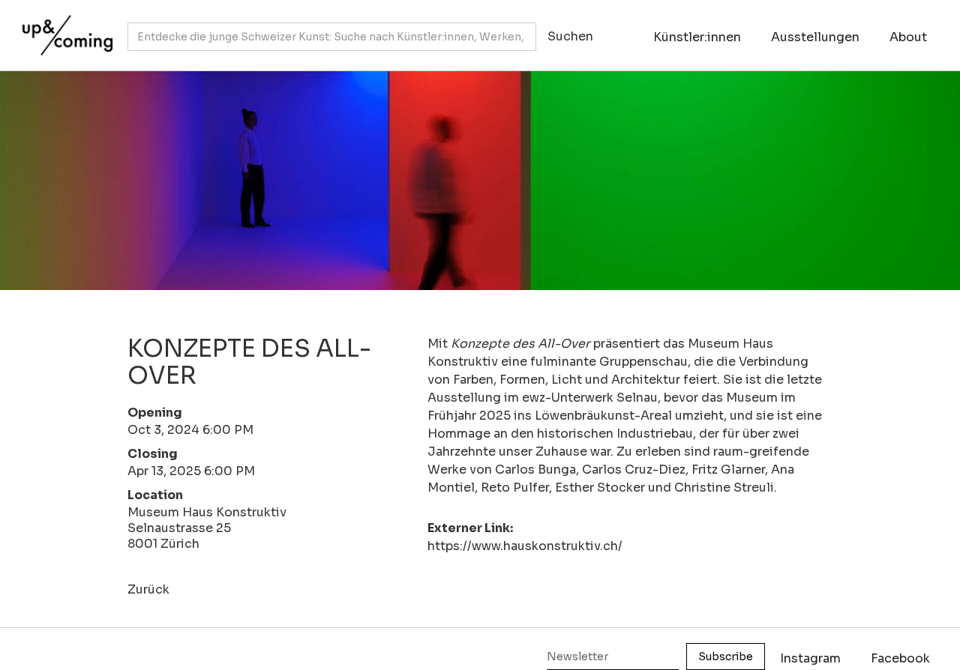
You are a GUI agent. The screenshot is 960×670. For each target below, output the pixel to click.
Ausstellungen (815, 37)
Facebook (900, 658)
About (908, 37)
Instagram (810, 658)
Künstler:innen (697, 37)
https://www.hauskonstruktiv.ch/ (525, 546)
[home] (63, 27)
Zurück (149, 589)
